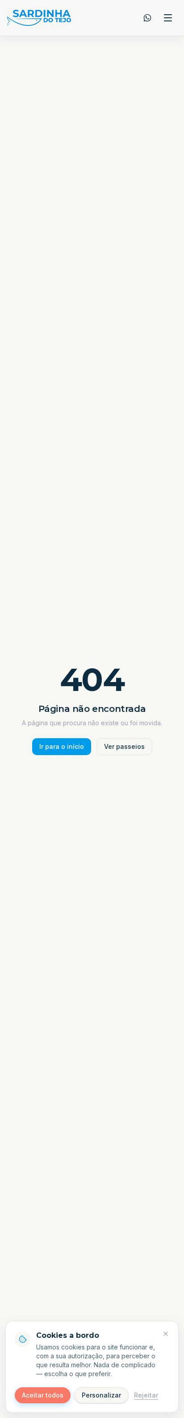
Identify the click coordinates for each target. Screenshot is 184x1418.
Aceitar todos (42, 1395)
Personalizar (101, 1395)
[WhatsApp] (147, 18)
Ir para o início (61, 746)
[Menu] (168, 18)
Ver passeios (124, 746)
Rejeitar (146, 1395)
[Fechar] (165, 1333)
